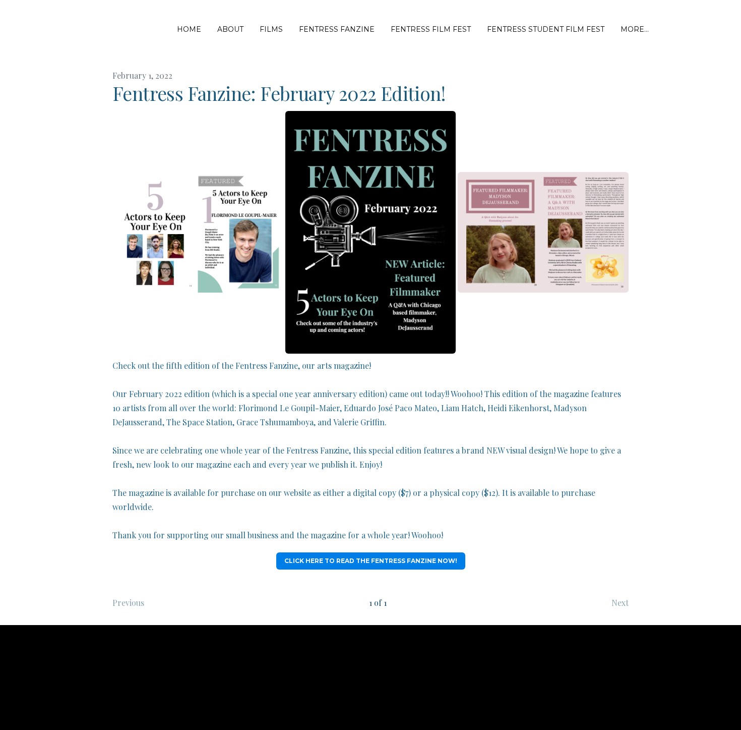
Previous (128, 602)
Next (620, 602)
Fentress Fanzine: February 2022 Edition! (278, 93)
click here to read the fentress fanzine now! (370, 561)
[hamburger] (72, 30)
